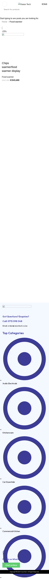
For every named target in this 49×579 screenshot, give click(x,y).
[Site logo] (24, 4)
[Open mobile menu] (4, 4)
